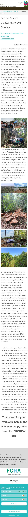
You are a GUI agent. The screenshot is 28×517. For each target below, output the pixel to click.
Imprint (18, 515)
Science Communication (7, 11)
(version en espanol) (7, 39)
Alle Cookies (14, 503)
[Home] (1, 11)
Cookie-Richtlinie (12, 515)
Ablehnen (14, 507)
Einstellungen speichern (14, 511)
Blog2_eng (16, 11)
